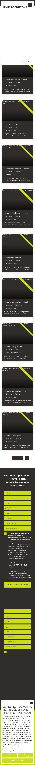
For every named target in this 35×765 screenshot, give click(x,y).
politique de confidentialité (20, 62)
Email (6, 15)
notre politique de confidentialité (13, 751)
